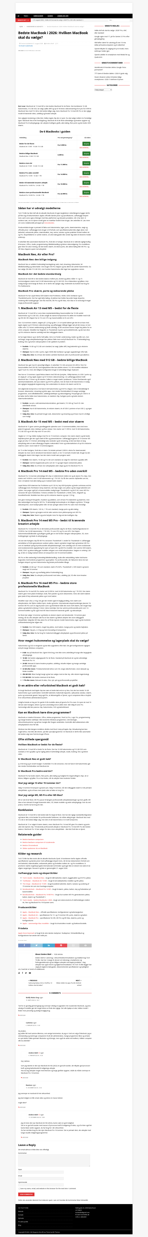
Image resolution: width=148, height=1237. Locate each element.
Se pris (86, 144)
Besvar (22, 1015)
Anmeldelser (62, 16)
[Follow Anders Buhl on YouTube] (29, 973)
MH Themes (56, 1232)
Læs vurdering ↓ (84, 147)
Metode (20, 1211)
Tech (26, 16)
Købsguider (38, 16)
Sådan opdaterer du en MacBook (35, 848)
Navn (20, 1169)
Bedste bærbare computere (33, 839)
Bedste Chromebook (30, 845)
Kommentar (22, 1153)
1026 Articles (58, 954)
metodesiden (49, 223)
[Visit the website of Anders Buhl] (19, 973)
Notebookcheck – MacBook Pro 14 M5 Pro (38, 895)
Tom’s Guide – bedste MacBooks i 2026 (37, 900)
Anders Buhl (50, 43)
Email (20, 1176)
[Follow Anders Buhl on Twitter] (25, 973)
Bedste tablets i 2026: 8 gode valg (116, 73)
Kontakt (20, 1215)
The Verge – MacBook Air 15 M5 (34, 884)
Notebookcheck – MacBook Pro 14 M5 (37, 889)
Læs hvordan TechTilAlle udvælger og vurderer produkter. (32, 50)
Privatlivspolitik (23, 1222)
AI (18, 16)
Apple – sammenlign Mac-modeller (36, 923)
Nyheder (21, 1218)
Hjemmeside (22, 1182)
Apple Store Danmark (26, 933)
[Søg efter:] (119, 20)
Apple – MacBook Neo (31, 912)
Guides (50, 16)
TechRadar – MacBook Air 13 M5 (35, 881)
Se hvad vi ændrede (26, 46)
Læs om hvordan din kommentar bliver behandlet (70, 1200)
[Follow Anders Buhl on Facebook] (21, 973)
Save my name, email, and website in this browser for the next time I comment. (48, 1188)
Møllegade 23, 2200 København (85, 1208)
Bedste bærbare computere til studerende (39, 842)
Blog (19, 1225)
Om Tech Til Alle (23, 1208)
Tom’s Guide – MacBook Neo (33, 878)
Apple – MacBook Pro (30, 918)
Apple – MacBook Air (30, 915)
